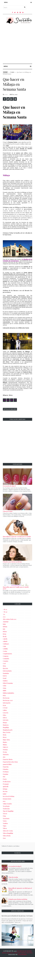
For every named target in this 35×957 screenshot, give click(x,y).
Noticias (5, 749)
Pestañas (5, 774)
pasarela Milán (7, 764)
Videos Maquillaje (8, 833)
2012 (4, 617)
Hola (4, 695)
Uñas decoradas (13, 877)
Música (5, 745)
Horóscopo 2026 (8, 700)
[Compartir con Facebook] (4, 99)
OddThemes (22, 954)
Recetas (5, 791)
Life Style (5, 720)
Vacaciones (6, 818)
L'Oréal (5, 708)
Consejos (5, 661)
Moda (4, 735)
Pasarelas (5, 767)
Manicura (5, 725)
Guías (4, 688)
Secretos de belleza (8, 796)
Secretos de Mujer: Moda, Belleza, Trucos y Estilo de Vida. (17, 952)
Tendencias (6, 808)
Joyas (4, 705)
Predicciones (6, 781)
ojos (4, 757)
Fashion (5, 681)
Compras (5, 656)
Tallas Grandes (7, 804)
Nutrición (6, 754)
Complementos (7, 654)
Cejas (4, 646)
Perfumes (6, 772)
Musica (5, 742)
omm (6, 94)
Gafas (4, 685)
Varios (5, 821)
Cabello (5, 639)
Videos (5, 828)
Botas (4, 634)
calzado (5, 641)
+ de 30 (5, 609)
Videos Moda (6, 836)
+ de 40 (5, 612)
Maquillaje (6, 727)
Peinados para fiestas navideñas (17, 899)
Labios (5, 710)
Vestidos (5, 823)
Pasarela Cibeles (7, 759)
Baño (4, 624)
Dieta (4, 666)
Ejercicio (5, 668)
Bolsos (5, 631)
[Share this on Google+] (11, 99)
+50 (4, 614)
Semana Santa (7, 799)
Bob (4, 629)
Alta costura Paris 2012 (9, 619)
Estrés (5, 676)
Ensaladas (6, 673)
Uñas (4, 816)
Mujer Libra (6, 740)
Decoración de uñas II (14, 866)
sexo (4, 801)
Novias (5, 752)
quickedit (5, 786)
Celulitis (5, 649)
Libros (5, 717)
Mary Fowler (6, 732)
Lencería (5, 713)
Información (6, 703)
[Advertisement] (17, 44)
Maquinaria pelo (7, 730)
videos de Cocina (8, 831)
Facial (4, 678)
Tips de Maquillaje (8, 811)
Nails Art (5, 747)
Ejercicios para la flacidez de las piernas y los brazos (17, 916)
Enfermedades (7, 671)
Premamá (6, 784)
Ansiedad (5, 622)
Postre (5, 779)
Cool (4, 663)
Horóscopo (6, 698)
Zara (4, 838)
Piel (4, 777)
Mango (5, 722)
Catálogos (6, 644)
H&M (4, 690)
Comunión (6, 658)
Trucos (5, 813)
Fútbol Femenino (8, 683)
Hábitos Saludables (8, 693)
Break (4, 636)
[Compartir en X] (8, 99)
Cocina (5, 651)
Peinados (5, 769)
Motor (5, 737)
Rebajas (5, 789)
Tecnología (6, 806)
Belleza (5, 626)
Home (5, 72)
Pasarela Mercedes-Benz (10, 762)
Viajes (12, 72)
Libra (4, 715)
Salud (4, 794)
